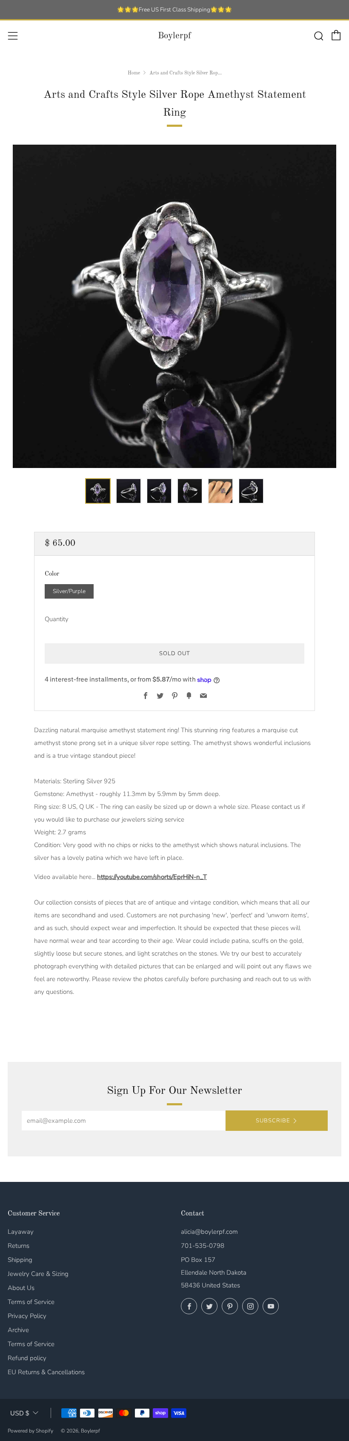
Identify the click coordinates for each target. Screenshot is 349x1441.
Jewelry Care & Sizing (38, 1274)
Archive (18, 1330)
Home (134, 73)
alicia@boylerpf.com (209, 1231)
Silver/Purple (69, 591)
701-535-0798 (202, 1245)
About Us (21, 1288)
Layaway (21, 1231)
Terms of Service (31, 1302)
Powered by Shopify (30, 1430)
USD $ (19, 1413)
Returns (18, 1245)
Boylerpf (174, 35)
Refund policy (27, 1358)
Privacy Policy (27, 1316)
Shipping (20, 1260)
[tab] (98, 491)
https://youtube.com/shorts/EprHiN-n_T (152, 877)
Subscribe (273, 1120)
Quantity (57, 619)
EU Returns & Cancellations (46, 1372)
